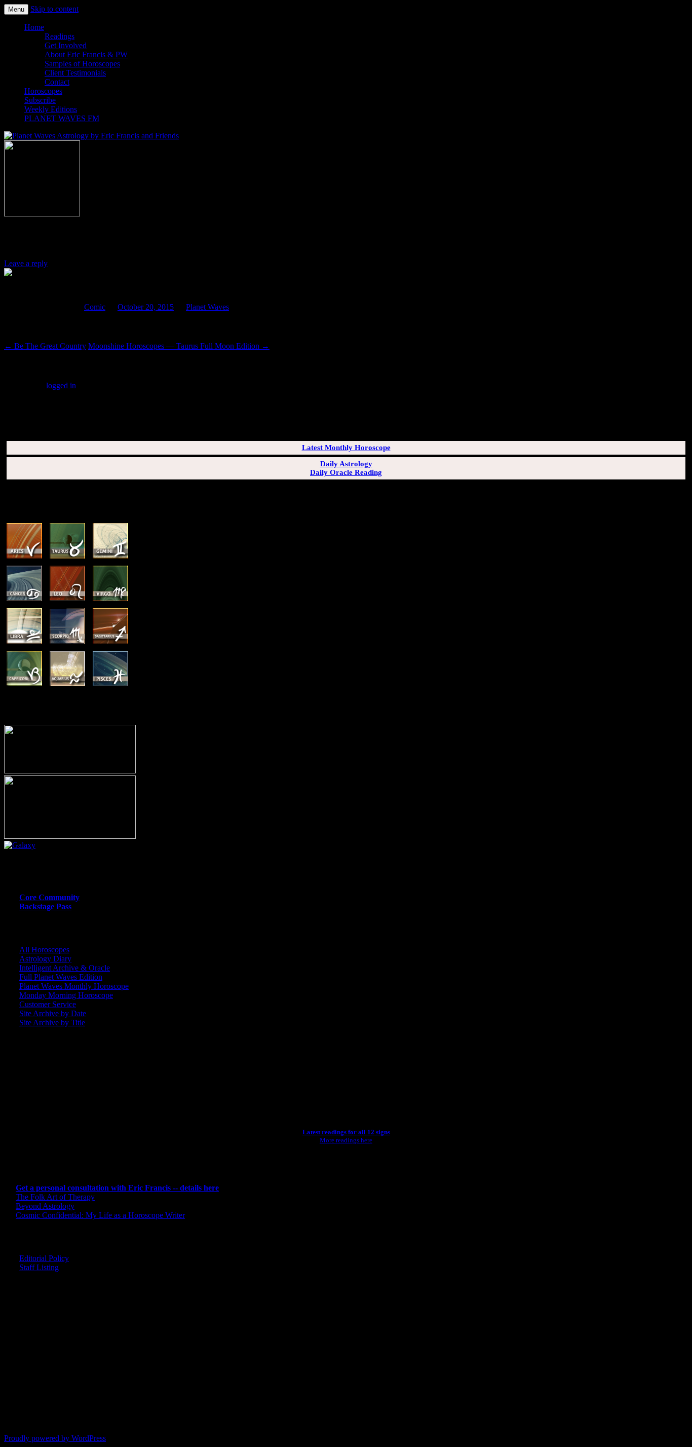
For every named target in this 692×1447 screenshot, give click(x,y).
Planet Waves (207, 307)
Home (34, 27)
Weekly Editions (50, 109)
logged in (61, 385)
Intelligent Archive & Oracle (64, 967)
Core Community (49, 897)
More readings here (346, 1140)
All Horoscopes (44, 949)
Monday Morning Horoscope (66, 995)
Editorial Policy (44, 1258)
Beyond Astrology (45, 1206)
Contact (57, 82)
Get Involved (66, 45)
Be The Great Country (45, 346)
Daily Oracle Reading (346, 472)
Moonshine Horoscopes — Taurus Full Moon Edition (179, 346)
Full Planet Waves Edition (60, 977)
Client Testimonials (75, 72)
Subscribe (40, 100)
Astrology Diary (45, 958)
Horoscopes (43, 91)
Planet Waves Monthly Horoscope (74, 986)
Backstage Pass (45, 906)
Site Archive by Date (52, 1013)
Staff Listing (39, 1267)
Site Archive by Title (52, 1022)
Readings (59, 36)
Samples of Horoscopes (82, 63)
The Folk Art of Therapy (55, 1197)
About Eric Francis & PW (86, 54)
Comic (94, 307)
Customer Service (47, 1004)
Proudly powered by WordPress (55, 1438)
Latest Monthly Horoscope (346, 447)
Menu (16, 9)
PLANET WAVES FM (61, 118)
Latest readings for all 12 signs (346, 1132)
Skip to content (54, 9)
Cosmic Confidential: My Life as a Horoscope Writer (100, 1215)
